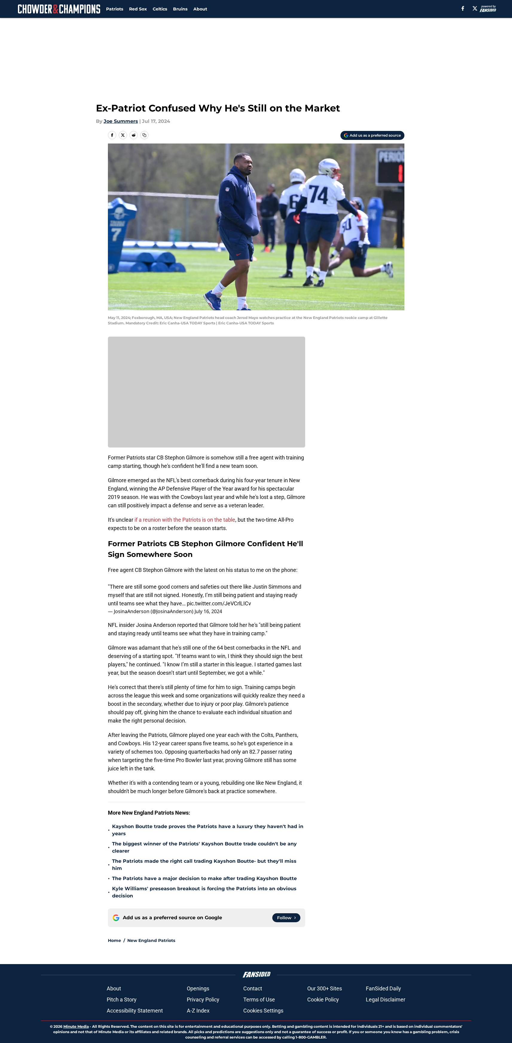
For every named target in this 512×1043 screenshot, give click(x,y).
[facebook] (462, 8)
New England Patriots (151, 940)
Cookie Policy (323, 999)
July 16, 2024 (208, 611)
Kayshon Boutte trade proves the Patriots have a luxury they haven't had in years (207, 830)
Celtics (160, 9)
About (200, 9)
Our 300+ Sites (324, 988)
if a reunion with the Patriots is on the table (185, 520)
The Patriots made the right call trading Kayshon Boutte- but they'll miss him (204, 864)
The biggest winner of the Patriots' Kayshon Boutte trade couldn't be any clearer (204, 847)
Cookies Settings (263, 1010)
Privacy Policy (203, 999)
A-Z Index (198, 1010)
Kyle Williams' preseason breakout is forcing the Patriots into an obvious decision (204, 892)
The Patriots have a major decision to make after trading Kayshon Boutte (204, 878)
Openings (198, 988)
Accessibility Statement (135, 1010)
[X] (475, 8)
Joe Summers (121, 121)
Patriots (114, 9)
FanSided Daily (383, 988)
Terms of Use (259, 999)
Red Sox (138, 9)
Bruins (180, 9)
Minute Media (76, 1026)
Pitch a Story (122, 999)
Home (114, 940)
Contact (252, 988)
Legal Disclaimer (385, 999)
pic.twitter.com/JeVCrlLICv (219, 603)
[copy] (144, 135)
